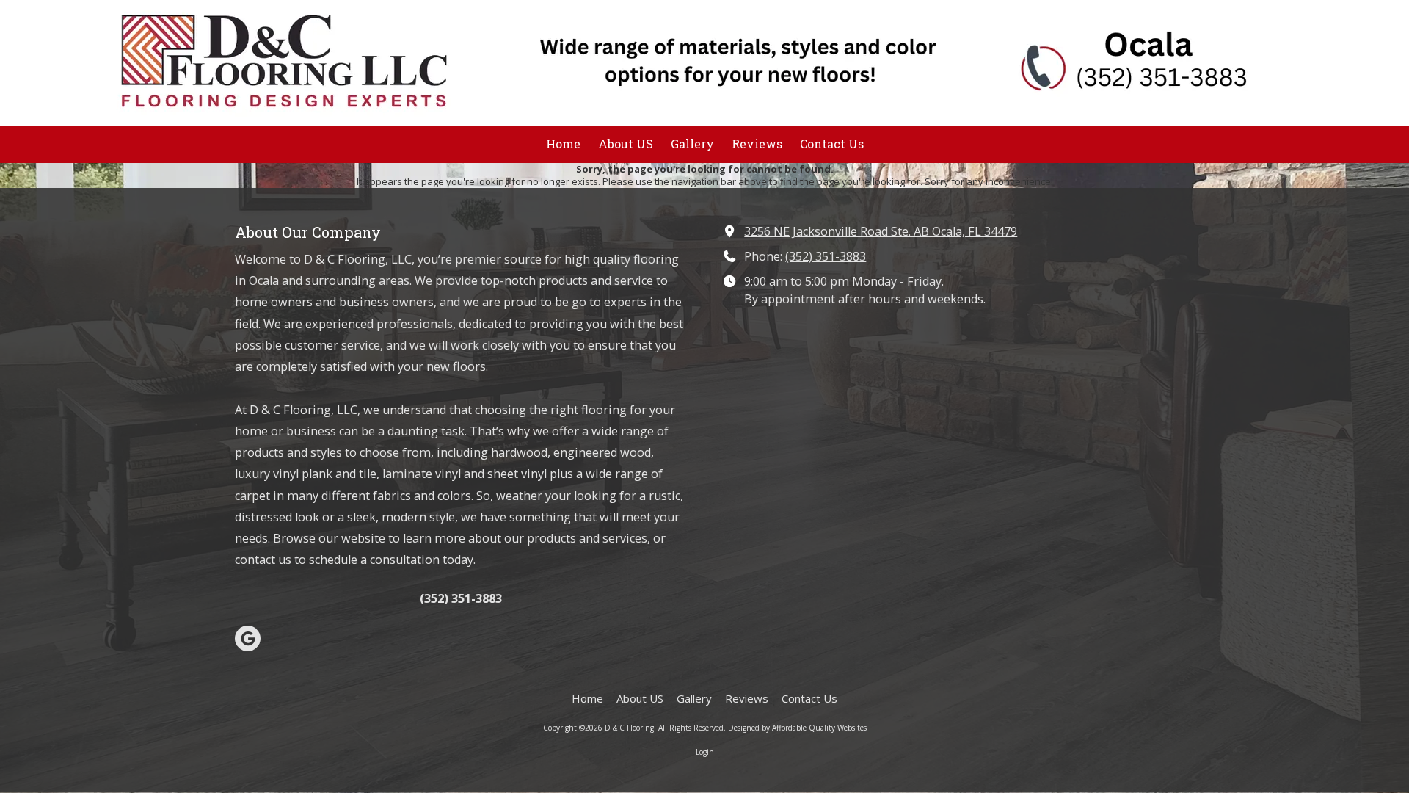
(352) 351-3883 (825, 256)
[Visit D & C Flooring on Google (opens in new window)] (248, 638)
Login (705, 752)
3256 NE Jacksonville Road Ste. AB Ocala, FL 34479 (880, 231)
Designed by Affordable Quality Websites (797, 728)
